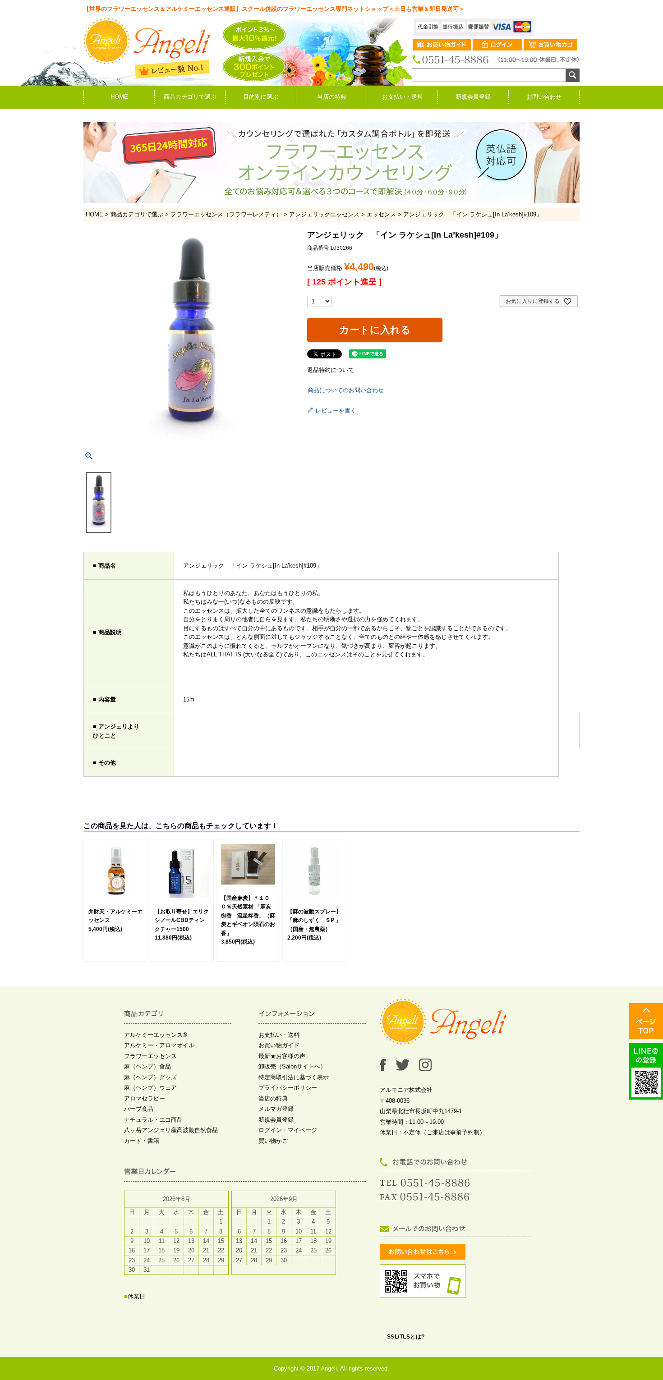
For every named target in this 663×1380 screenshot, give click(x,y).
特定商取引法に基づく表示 (293, 1077)
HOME (119, 96)
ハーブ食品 (138, 1108)
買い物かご (273, 1140)
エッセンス (381, 214)
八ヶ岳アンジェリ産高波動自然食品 (171, 1130)
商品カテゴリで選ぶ (190, 96)
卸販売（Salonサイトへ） (292, 1066)
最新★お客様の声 (281, 1056)
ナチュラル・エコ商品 (153, 1119)
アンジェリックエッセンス (324, 214)
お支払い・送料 (402, 96)
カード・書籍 (141, 1140)
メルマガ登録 (276, 1108)
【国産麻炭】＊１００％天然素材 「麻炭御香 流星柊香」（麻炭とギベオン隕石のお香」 (248, 915)
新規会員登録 (473, 96)
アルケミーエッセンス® (155, 1035)
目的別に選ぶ (260, 96)
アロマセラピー (144, 1098)
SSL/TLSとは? (406, 1337)
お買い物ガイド (278, 1045)
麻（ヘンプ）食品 (147, 1066)
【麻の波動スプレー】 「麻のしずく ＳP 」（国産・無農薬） (317, 920)
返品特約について (330, 370)
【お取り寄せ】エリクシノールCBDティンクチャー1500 (182, 920)
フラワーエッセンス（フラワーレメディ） (226, 214)
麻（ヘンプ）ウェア (150, 1087)
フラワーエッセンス (150, 1056)
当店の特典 (331, 96)
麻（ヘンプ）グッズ (150, 1077)
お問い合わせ (544, 96)
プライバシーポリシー (287, 1087)
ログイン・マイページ (287, 1130)
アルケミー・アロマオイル (159, 1045)
